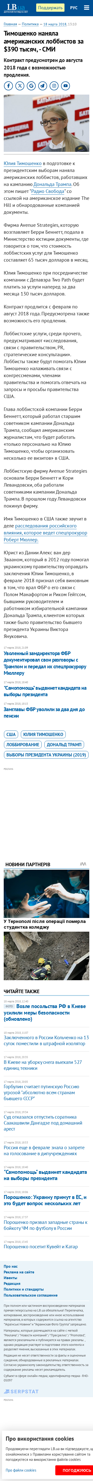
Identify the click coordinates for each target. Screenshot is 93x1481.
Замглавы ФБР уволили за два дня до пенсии (44, 712)
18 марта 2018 (54, 24)
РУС (74, 7)
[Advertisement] (46, 808)
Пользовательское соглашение (31, 1295)
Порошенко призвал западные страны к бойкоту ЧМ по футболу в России (46, 1225)
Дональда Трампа (52, 184)
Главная (10, 23)
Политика (30, 23)
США (11, 734)
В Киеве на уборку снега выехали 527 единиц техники (43, 1065)
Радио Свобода (47, 191)
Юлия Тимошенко (23, 163)
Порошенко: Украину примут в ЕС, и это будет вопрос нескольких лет (45, 1200)
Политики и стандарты (24, 1289)
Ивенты (10, 1277)
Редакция (12, 1283)
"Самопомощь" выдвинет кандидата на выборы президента (45, 691)
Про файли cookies (21, 1470)
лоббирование (22, 744)
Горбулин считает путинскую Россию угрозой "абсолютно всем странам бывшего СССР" (41, 1092)
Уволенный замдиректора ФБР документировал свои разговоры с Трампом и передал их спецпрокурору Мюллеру (45, 663)
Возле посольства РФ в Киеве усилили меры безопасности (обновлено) (45, 1012)
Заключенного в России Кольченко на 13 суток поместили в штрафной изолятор (46, 1040)
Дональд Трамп (64, 744)
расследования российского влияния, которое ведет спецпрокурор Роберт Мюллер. (45, 532)
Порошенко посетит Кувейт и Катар (41, 1246)
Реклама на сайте (19, 1271)
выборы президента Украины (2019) (46, 755)
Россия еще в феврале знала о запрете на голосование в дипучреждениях (44, 1150)
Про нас (11, 1266)
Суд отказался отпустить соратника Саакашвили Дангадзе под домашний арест (43, 1123)
